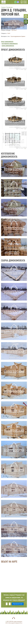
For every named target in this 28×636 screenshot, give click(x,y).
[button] (14, 23)
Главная (3, 7)
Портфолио (9, 7)
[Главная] (3, 2)
